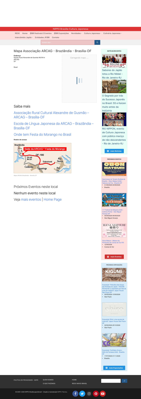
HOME (74, 380)
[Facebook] (75, 394)
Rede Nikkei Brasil (79, 383)
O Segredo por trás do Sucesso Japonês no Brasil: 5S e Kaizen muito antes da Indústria (114, 103)
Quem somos (48, 380)
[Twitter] (82, 394)
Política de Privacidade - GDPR (26, 380)
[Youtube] (103, 394)
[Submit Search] (97, 42)
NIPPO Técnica (62, 392)
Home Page (53, 199)
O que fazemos (49, 383)
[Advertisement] (57, 13)
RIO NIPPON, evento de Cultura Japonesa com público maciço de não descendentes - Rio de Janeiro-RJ (114, 136)
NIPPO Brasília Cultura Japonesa (70, 29)
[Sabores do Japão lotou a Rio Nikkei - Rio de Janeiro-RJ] (114, 67)
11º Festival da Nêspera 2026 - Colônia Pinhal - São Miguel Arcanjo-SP (112, 212)
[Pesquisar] (124, 381)
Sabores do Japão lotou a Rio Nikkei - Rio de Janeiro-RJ (112, 74)
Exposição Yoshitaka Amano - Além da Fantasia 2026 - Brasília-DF (113, 352)
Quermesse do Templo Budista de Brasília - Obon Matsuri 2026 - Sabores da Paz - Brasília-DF (113, 181)
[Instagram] (89, 394)
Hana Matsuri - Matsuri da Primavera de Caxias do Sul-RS (113, 241)
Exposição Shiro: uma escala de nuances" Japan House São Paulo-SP (114, 321)
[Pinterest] (96, 394)
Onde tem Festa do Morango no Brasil (42, 134)
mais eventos (31, 199)
